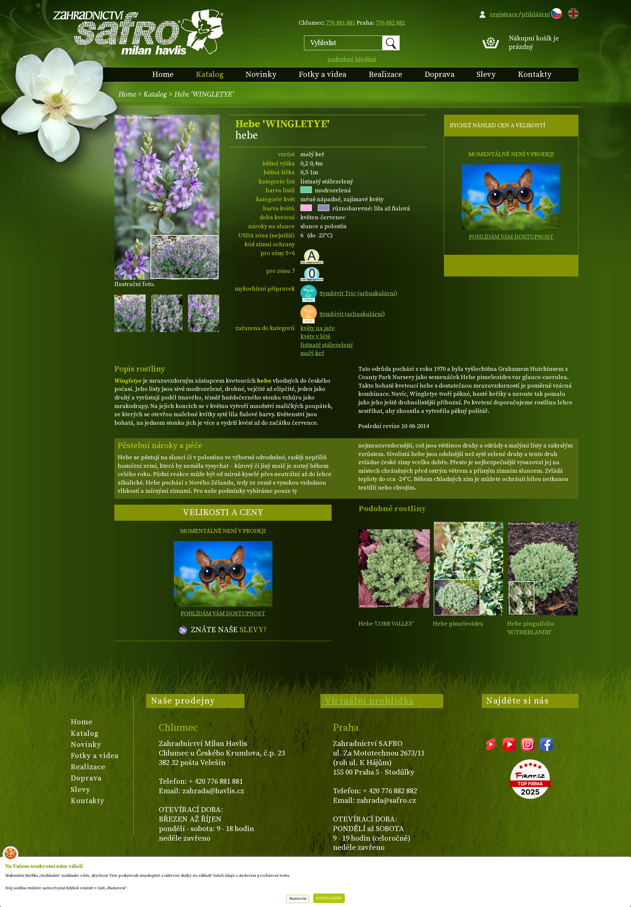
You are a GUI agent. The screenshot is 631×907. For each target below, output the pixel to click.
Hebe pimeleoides (458, 624)
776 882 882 (390, 23)
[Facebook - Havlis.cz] (546, 748)
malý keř (312, 353)
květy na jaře (317, 328)
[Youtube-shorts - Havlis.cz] (491, 748)
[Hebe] (394, 568)
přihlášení (536, 14)
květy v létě (315, 336)
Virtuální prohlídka (369, 700)
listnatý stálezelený (326, 345)
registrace (504, 14)
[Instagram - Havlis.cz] (528, 748)
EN (572, 12)
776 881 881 (340, 23)
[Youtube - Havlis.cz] (509, 748)
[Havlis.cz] (138, 31)
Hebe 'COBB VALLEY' (386, 624)
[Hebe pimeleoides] (468, 568)
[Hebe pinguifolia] (542, 568)
